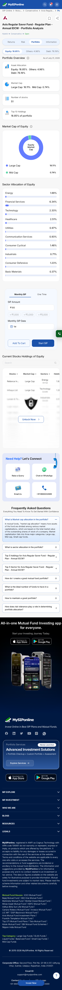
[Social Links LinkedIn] (14, 733)
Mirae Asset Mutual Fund (14, 904)
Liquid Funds (8, 939)
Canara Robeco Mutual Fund (15, 909)
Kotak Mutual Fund (11, 924)
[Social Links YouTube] (29, 733)
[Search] (44, 4)
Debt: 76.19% (52, 51)
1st (15, 326)
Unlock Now (29, 419)
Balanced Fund (23, 939)
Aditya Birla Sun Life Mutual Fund (17, 906)
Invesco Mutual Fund (40, 909)
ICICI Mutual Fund (32, 895)
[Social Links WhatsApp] (44, 733)
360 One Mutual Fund (31, 898)
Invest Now (31, 983)
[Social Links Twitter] (22, 733)
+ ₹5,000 (43, 314)
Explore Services (18, 763)
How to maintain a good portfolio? (21, 598)
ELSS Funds (40, 936)
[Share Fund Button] (57, 18)
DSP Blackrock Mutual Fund (24, 912)
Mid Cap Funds (9, 941)
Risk (23, 42)
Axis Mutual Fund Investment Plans (18, 915)
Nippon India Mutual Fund (14, 927)
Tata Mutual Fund (37, 921)
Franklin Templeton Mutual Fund (17, 918)
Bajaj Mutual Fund (10, 898)
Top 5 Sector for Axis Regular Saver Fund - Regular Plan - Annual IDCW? (29, 568)
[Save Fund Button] (49, 18)
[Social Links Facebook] (7, 733)
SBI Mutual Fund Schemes (34, 924)
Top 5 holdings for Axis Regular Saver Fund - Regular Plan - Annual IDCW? (30, 557)
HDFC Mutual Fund (36, 904)
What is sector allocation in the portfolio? (24, 547)
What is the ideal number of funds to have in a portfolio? (26, 588)
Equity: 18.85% (12, 51)
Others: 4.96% (33, 51)
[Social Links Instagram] (36, 733)
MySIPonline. (28, 950)
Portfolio (35, 42)
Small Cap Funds (39, 939)
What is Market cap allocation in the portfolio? (26, 519)
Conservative (16, 34)
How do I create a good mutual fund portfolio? (26, 578)
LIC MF (5, 912)
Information (51, 42)
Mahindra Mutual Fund (12, 901)
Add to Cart (19, 343)
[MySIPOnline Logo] (13, 4)
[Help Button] (56, 975)
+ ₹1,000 (14, 314)
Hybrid (5, 34)
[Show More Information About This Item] (28, 58)
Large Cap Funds (25, 936)
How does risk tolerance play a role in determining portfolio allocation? (28, 608)
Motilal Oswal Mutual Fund (37, 901)
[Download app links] (20, 641)
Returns (11, 42)
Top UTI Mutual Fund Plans (15, 921)
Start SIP (43, 343)
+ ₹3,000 (28, 314)
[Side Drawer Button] (57, 4)
